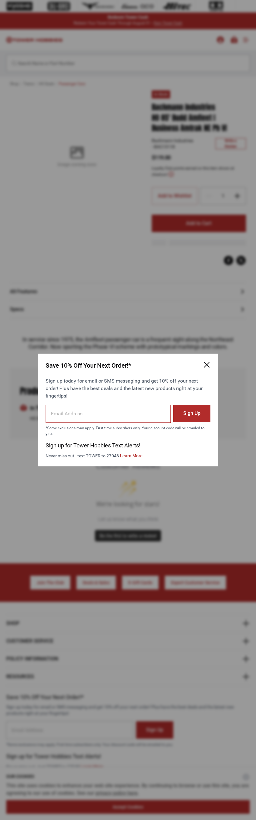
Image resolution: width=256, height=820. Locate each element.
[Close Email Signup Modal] (206, 365)
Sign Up (191, 413)
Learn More (131, 455)
